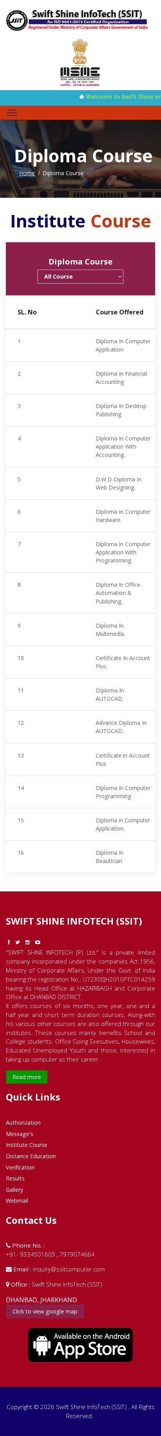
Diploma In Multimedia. (110, 629)
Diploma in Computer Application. (123, 824)
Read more (27, 1077)
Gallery (14, 1189)
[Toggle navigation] (12, 113)
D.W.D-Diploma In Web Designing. (118, 483)
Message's (19, 1134)
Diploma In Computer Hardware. (123, 516)
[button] (80, 277)
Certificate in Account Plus (123, 759)
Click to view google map (45, 1311)
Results (15, 1178)
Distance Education (31, 1156)
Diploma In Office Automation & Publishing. (118, 593)
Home (27, 173)
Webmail (17, 1200)
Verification (20, 1167)
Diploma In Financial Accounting (121, 377)
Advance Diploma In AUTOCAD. (121, 727)
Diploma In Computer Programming (123, 792)
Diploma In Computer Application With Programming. (123, 552)
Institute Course (26, 1144)
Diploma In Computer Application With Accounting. (123, 446)
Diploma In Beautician (109, 856)
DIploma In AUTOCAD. (110, 694)
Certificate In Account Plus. (123, 662)
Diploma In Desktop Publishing (121, 410)
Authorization (23, 1122)
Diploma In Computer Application (123, 345)
